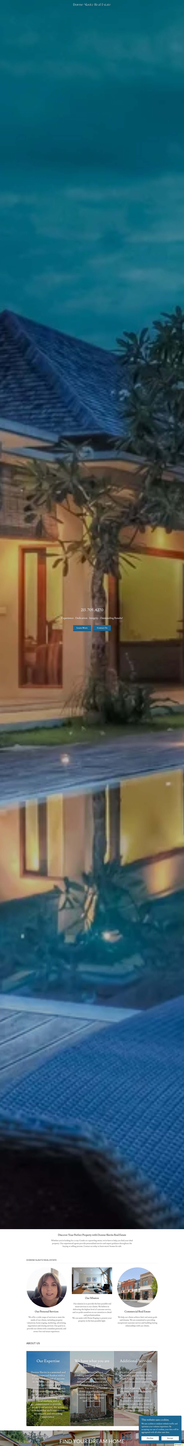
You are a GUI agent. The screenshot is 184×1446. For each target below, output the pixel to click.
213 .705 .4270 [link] (92, 610)
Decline (150, 1438)
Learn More (82, 628)
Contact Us (102, 628)
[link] (92, 5)
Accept (170, 1438)
